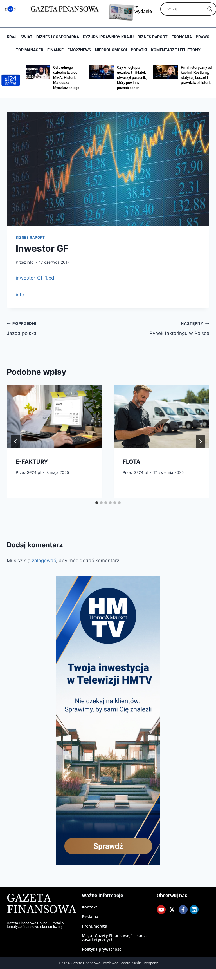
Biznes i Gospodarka (57, 37)
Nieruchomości (111, 50)
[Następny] (200, 441)
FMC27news (79, 50)
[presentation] (54, 416)
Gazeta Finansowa (41, 904)
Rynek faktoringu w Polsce (179, 328)
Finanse (55, 50)
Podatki (139, 50)
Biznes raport (153, 37)
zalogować (44, 560)
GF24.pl (34, 472)
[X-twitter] (172, 909)
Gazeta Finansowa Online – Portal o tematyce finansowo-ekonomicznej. (35, 925)
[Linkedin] (194, 909)
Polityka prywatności (102, 949)
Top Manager (29, 50)
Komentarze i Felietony (176, 50)
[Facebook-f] (183, 909)
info (30, 262)
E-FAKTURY (32, 461)
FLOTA (131, 461)
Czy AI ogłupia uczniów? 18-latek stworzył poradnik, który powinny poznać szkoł (132, 77)
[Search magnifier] (210, 9)
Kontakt (89, 907)
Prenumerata (94, 926)
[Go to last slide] (15, 441)
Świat (26, 37)
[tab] (96, 502)
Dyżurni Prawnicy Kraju (108, 37)
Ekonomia (182, 37)
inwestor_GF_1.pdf (36, 278)
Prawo (203, 37)
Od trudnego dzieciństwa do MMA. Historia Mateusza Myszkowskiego (66, 77)
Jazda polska (22, 328)
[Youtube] (161, 909)
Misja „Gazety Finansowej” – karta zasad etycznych (114, 937)
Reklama (90, 916)
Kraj (12, 37)
